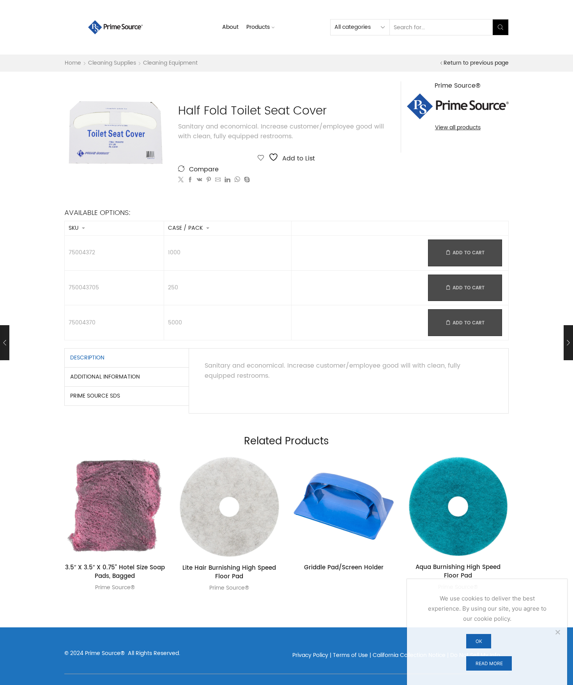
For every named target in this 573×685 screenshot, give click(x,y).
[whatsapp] (237, 180)
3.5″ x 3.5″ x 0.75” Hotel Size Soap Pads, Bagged (115, 572)
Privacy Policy (310, 655)
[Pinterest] (208, 180)
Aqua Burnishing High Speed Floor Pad (458, 572)
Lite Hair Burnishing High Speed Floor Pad (229, 572)
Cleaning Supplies (112, 63)
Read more (489, 663)
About (230, 27)
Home (73, 63)
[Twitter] (182, 180)
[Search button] (500, 27)
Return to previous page (476, 63)
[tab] (87, 358)
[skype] (246, 180)
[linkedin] (227, 180)
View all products (458, 128)
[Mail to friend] (218, 180)
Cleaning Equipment (170, 63)
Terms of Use (350, 655)
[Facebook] (190, 180)
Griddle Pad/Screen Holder (344, 567)
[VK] (199, 180)
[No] (557, 632)
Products (258, 27)
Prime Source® (115, 587)
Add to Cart (469, 253)
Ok (479, 641)
